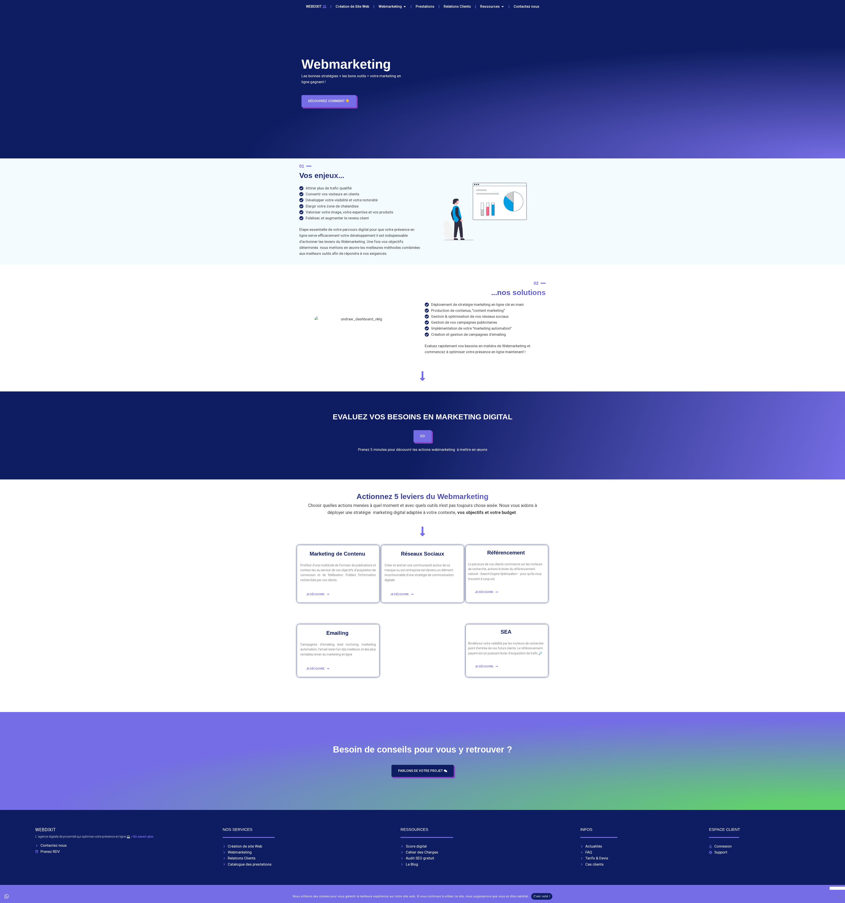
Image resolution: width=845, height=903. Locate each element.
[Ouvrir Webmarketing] (404, 6)
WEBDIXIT (45, 829)
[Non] (839, 896)
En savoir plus (143, 836)
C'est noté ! (541, 896)
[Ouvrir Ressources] (502, 6)
